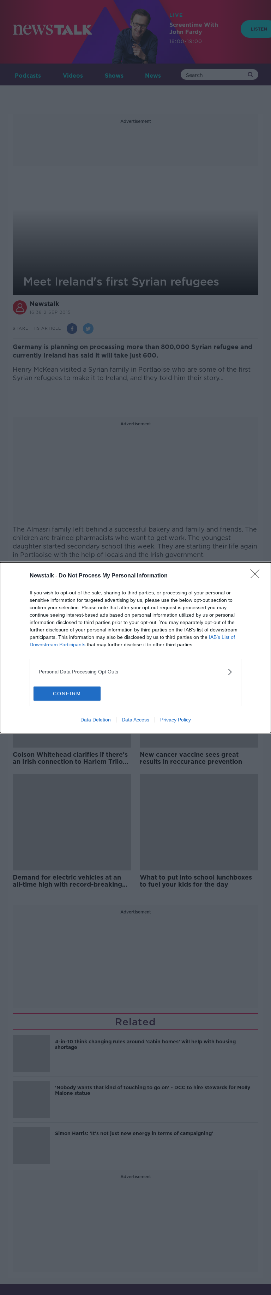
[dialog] (135, 647)
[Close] (257, 576)
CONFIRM (67, 693)
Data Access (135, 720)
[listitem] (135, 672)
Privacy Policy (175, 720)
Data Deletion (95, 720)
